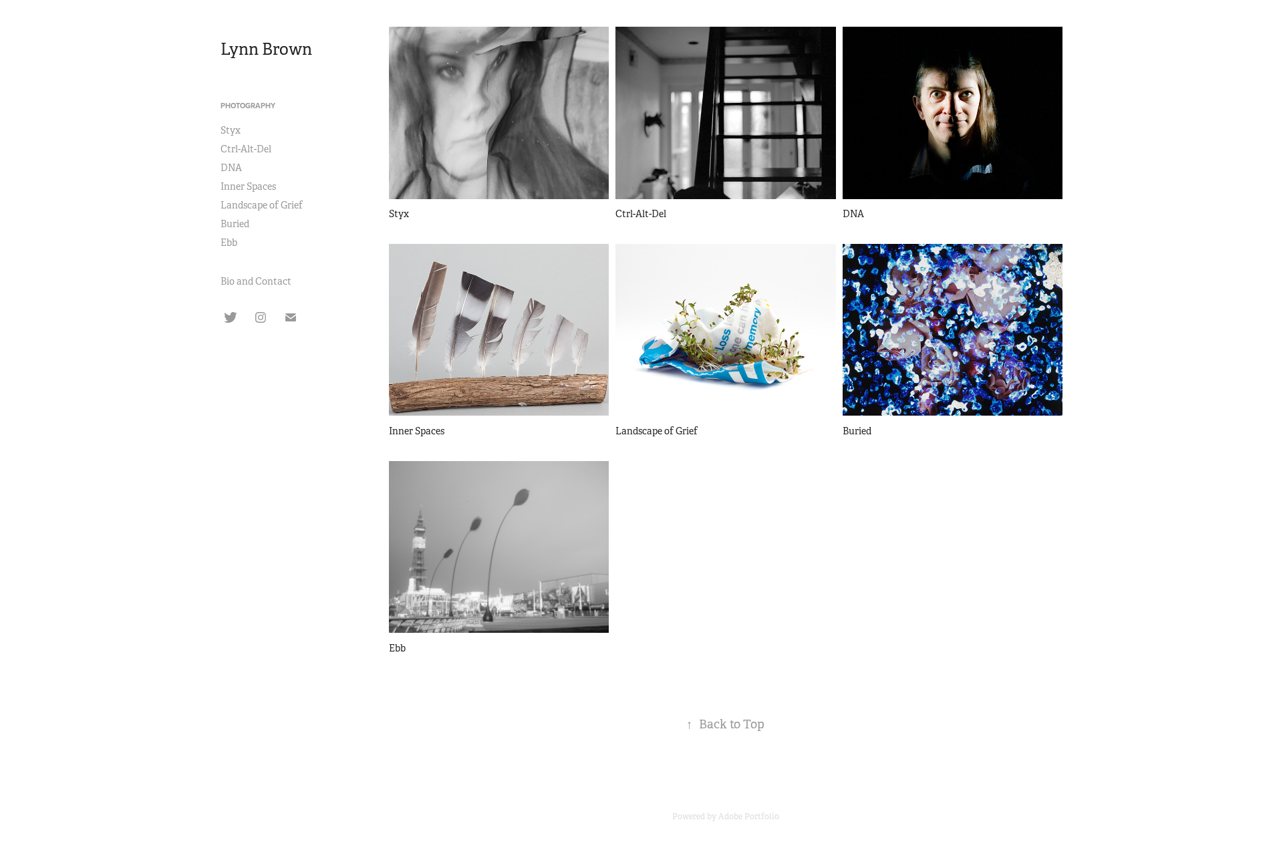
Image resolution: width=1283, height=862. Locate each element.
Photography (248, 105)
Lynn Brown (266, 49)
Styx (231, 130)
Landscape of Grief (262, 205)
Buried (235, 224)
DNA (231, 168)
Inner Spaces (248, 186)
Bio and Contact (256, 281)
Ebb (229, 243)
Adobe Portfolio (748, 816)
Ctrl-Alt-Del (246, 149)
